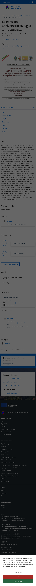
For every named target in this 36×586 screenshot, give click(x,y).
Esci (18, 577)
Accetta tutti (18, 581)
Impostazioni (18, 572)
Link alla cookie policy (19, 567)
